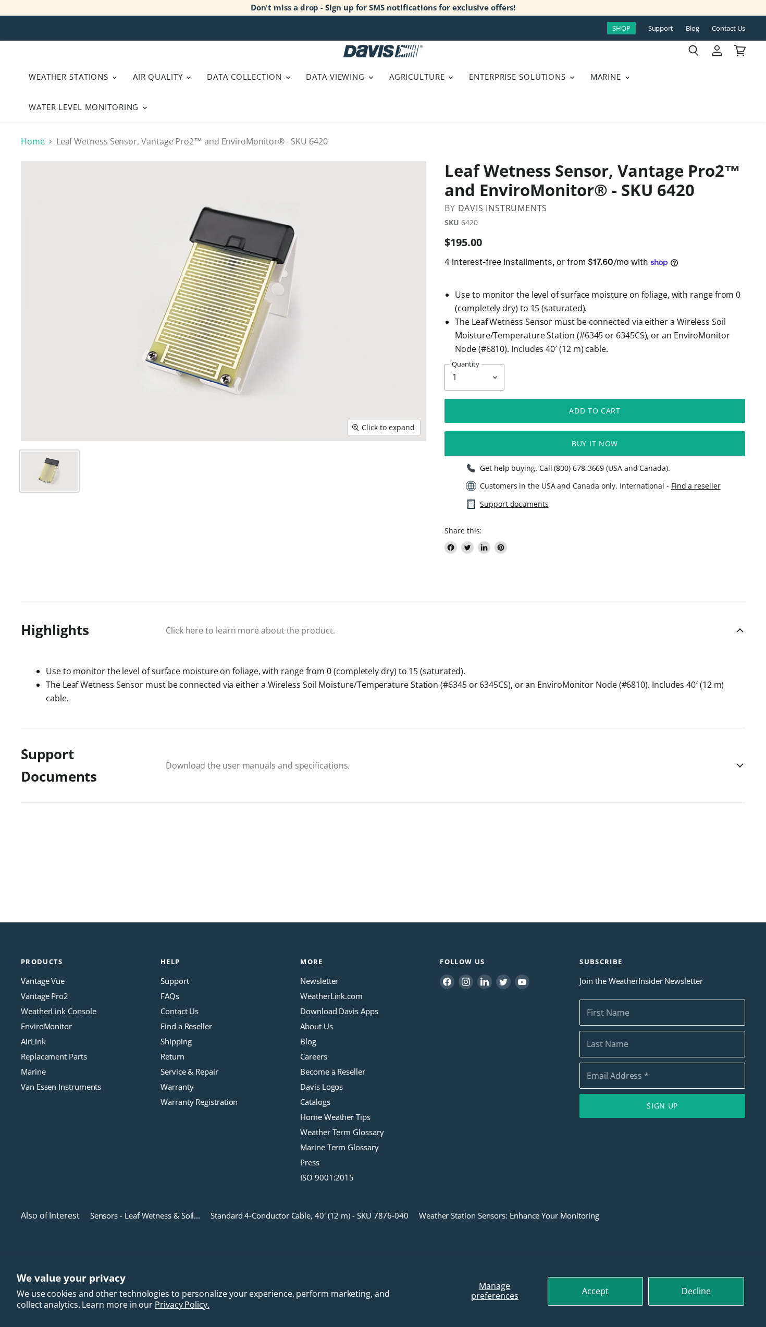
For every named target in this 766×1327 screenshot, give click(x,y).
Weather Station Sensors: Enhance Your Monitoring (509, 1215)
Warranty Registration (199, 1102)
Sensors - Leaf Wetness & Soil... (145, 1215)
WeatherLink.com (331, 996)
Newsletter (319, 981)
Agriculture (418, 76)
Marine (607, 76)
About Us (316, 1026)
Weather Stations (70, 76)
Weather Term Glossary (342, 1132)
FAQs (169, 996)
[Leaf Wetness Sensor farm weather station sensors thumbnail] (49, 471)
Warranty (176, 1086)
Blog (692, 28)
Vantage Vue (43, 981)
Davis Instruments (503, 208)
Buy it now (595, 443)
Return (172, 1056)
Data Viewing (336, 76)
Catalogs (315, 1102)
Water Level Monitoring (85, 107)
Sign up (662, 1106)
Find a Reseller (186, 1026)
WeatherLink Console (58, 1011)
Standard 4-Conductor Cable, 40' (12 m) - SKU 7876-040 (310, 1215)
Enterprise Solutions (519, 76)
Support (660, 28)
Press (309, 1162)
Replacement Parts (54, 1056)
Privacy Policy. (182, 1304)
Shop (621, 28)
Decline (696, 1291)
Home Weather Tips (335, 1117)
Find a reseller (696, 486)
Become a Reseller (332, 1071)
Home (33, 141)
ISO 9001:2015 (327, 1177)
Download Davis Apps (339, 1011)
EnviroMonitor (46, 1026)
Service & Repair (189, 1071)
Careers (313, 1056)
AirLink (33, 1041)
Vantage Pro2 (44, 996)
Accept (595, 1291)
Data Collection (245, 76)
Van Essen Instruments (61, 1086)
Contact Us (728, 28)
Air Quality (159, 76)
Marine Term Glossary (339, 1147)
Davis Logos (321, 1086)
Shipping (175, 1041)
